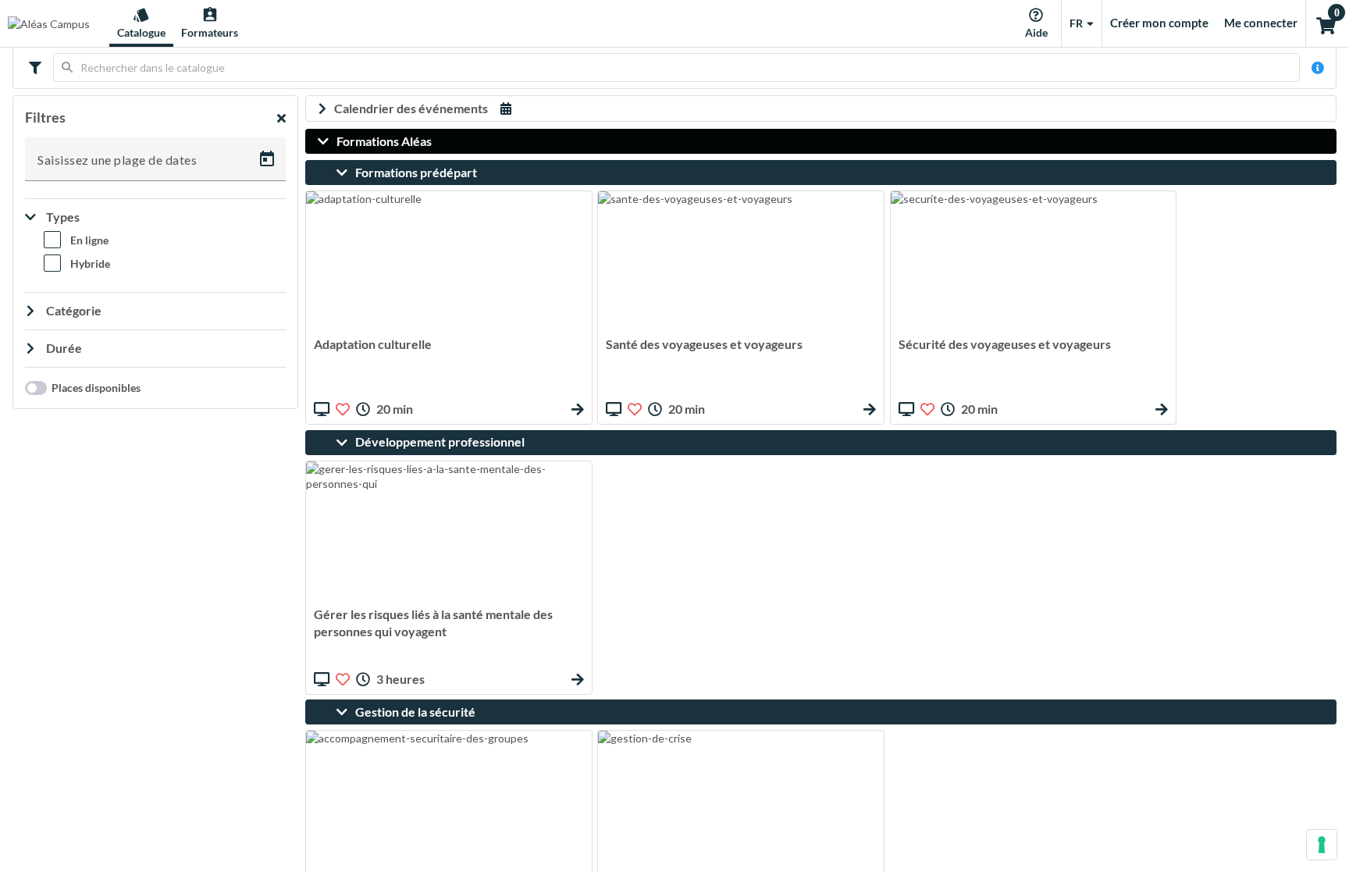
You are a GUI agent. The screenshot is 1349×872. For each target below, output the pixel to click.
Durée (63, 347)
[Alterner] (33, 68)
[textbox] (676, 67)
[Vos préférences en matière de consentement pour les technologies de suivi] (1322, 845)
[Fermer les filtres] (281, 118)
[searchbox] (676, 67)
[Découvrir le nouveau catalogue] (1318, 68)
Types (62, 216)
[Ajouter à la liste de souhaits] (343, 409)
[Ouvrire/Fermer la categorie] (327, 141)
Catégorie (72, 310)
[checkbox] (76, 242)
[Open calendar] (267, 159)
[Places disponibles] (32, 388)
